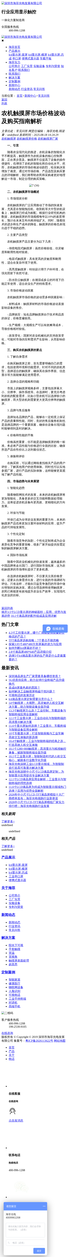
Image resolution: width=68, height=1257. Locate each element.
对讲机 (13, 1002)
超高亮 (13, 964)
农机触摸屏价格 (27, 138)
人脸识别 (14, 991)
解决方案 (14, 77)
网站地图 (59, 1040)
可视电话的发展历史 (22, 695)
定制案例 (14, 81)
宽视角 (13, 956)
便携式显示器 (30, 58)
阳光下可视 (16, 945)
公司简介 (14, 66)
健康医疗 (14, 983)
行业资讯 (27, 89)
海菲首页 (14, 47)
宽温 (12, 952)
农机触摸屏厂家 (48, 138)
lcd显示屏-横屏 (37, 54)
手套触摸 (14, 949)
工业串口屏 (16, 876)
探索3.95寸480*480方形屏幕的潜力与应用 (35, 644)
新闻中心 (14, 85)
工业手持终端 (17, 998)
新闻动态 (14, 89)
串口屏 (16, 58)
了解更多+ (8, 821)
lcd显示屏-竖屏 (18, 54)
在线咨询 (7, 1033)
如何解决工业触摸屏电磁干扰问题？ (32, 691)
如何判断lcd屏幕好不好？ (25, 648)
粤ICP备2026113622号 (39, 1040)
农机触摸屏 (8, 138)
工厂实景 (27, 66)
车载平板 (45, 58)
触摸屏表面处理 (19, 960)
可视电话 (14, 994)
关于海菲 (8, 888)
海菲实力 (14, 62)
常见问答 (39, 89)
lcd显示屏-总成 (18, 872)
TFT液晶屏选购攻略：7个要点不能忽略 (34, 640)
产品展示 (14, 50)
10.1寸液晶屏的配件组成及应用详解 (34, 615)
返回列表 (7, 608)
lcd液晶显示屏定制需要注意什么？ (31, 699)
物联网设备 (16, 987)
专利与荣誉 (53, 66)
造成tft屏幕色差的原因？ (24, 687)
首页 (19, 95)
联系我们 (24, 69)
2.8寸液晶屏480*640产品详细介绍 (30, 651)
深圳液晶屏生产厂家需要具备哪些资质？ (35, 676)
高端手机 (14, 1006)
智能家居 (14, 979)
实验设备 (39, 66)
